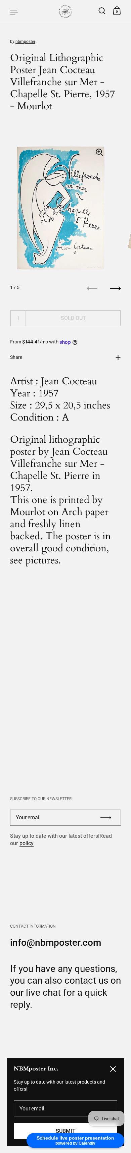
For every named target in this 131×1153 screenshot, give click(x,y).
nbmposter (25, 41)
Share (16, 357)
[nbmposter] (65, 11)
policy (26, 843)
